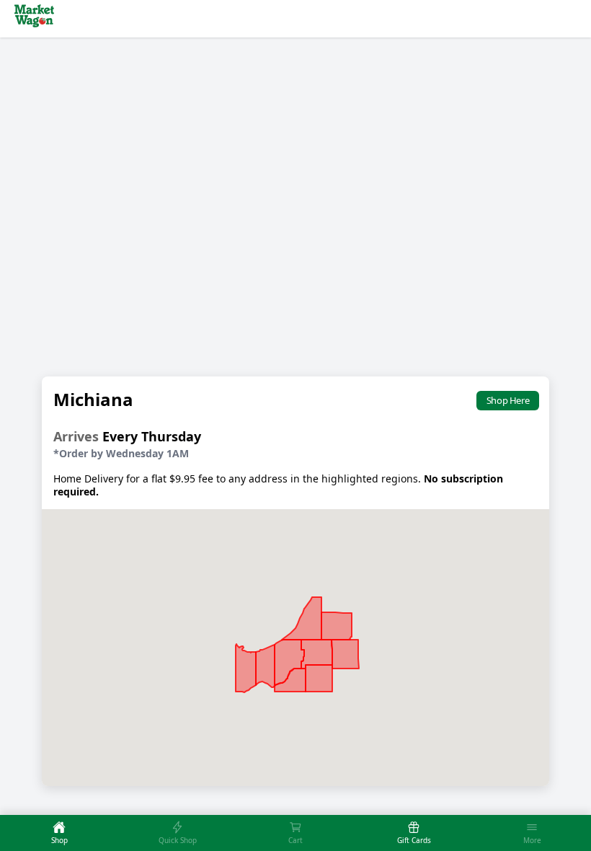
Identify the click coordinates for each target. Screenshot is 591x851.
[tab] (59, 833)
